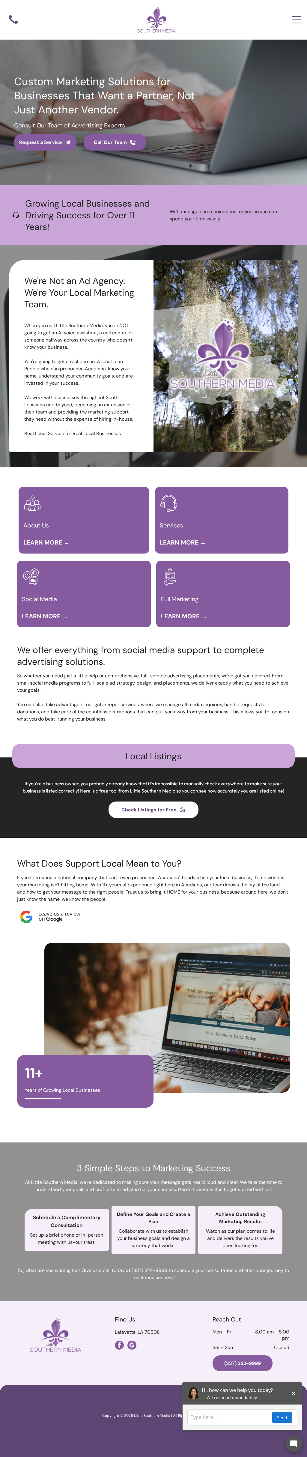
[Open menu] (296, 19)
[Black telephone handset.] (13, 25)
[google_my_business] (131, 1346)
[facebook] (119, 1346)
